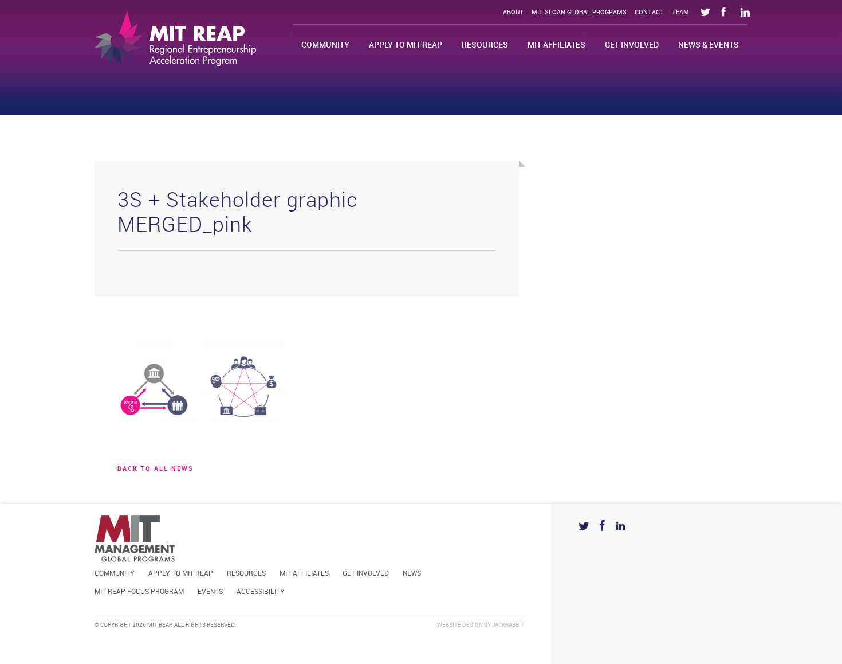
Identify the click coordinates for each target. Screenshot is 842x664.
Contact (649, 12)
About (513, 12)
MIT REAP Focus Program (139, 592)
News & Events (708, 45)
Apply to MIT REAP (405, 45)
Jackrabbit (508, 625)
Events (210, 592)
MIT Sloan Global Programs (579, 12)
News (412, 573)
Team (680, 12)
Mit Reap (175, 38)
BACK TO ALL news (155, 469)
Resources (485, 45)
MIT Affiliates (556, 45)
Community (325, 45)
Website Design (460, 625)
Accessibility (261, 592)
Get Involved (632, 45)
